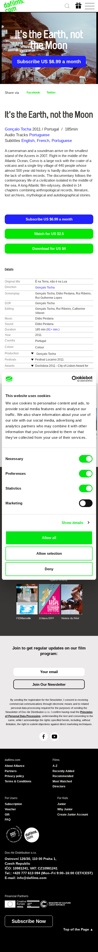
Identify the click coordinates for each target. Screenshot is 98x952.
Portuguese (39, 135)
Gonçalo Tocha (18, 129)
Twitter (51, 92)
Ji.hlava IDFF (46, 618)
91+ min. (53, 329)
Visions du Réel (70, 618)
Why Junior (65, 809)
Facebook (33, 92)
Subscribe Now (29, 921)
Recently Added (63, 771)
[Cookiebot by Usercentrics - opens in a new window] (72, 379)
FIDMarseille (23, 618)
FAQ (7, 819)
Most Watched (62, 781)
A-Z (55, 766)
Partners (11, 771)
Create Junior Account (72, 814)
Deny (49, 569)
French (43, 140)
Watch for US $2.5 (49, 234)
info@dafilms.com (31, 878)
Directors (59, 786)
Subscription (13, 804)
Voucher (10, 809)
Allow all (49, 538)
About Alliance (14, 766)
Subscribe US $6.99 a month (49, 61)
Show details (72, 523)
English (27, 140)
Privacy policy (14, 776)
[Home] (14, 6)
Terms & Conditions (18, 781)
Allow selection (49, 553)
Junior (61, 804)
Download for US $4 (49, 248)
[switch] (86, 473)
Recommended (63, 776)
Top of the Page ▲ (78, 929)
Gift (7, 814)
